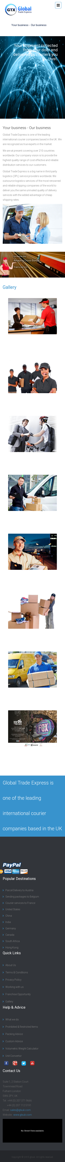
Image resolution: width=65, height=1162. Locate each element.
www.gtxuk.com (22, 1114)
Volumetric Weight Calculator (21, 1048)
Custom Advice (14, 1041)
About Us (10, 965)
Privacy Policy (13, 979)
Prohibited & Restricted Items (21, 1026)
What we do (12, 1019)
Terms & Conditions (16, 972)
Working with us (14, 987)
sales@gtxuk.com (20, 1110)
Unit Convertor (13, 1055)
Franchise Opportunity (18, 994)
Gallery (9, 287)
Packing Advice (14, 1034)
